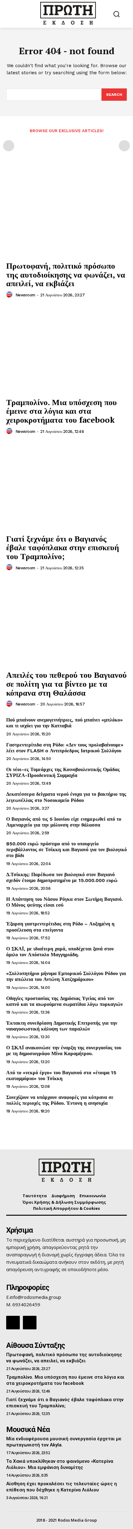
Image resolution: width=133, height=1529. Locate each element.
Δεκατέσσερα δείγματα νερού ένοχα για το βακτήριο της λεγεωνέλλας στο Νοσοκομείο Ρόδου (66, 797)
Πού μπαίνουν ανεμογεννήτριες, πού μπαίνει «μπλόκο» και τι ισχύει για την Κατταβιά (64, 723)
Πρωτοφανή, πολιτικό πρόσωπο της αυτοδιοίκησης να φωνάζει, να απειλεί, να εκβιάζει (65, 274)
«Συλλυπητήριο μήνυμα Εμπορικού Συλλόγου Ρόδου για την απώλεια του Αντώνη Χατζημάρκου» (66, 976)
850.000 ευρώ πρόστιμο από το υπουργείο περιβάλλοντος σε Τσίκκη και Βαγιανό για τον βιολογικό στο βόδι (66, 849)
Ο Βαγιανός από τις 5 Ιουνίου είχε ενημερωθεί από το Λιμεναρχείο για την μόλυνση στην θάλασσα (63, 822)
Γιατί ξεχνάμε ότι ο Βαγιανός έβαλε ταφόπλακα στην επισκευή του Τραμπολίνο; (62, 547)
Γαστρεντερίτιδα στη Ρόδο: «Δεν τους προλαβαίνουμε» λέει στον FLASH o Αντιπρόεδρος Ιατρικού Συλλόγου (64, 748)
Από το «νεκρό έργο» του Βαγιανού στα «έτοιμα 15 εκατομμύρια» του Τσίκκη (61, 1075)
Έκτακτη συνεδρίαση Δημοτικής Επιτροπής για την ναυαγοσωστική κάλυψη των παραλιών (61, 1026)
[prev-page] (8, 145)
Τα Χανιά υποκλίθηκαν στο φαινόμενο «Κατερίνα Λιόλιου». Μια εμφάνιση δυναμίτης (59, 1464)
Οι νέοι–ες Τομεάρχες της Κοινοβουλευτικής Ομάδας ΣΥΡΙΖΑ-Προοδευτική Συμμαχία (63, 772)
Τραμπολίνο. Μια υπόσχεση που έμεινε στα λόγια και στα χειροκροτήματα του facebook (61, 411)
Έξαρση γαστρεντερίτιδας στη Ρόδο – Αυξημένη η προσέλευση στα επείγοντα (60, 927)
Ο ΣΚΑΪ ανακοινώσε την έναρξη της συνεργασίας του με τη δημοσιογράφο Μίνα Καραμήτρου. (63, 1050)
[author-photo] (10, 294)
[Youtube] (29, 1322)
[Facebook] (13, 1322)
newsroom (25, 295)
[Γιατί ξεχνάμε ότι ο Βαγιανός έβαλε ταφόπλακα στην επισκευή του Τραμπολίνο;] (66, 486)
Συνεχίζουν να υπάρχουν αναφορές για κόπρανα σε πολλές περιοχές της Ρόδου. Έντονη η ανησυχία (60, 1100)
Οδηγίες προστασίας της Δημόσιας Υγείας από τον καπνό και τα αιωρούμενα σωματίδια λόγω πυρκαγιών (64, 1001)
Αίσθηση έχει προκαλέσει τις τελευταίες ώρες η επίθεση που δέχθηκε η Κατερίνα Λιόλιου (61, 1487)
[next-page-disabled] (124, 145)
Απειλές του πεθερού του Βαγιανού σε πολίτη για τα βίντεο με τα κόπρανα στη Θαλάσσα (66, 683)
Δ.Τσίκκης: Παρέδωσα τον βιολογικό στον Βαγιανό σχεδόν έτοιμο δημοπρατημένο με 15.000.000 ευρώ (62, 877)
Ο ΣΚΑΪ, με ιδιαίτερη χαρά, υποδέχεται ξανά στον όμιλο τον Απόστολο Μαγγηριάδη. (60, 952)
